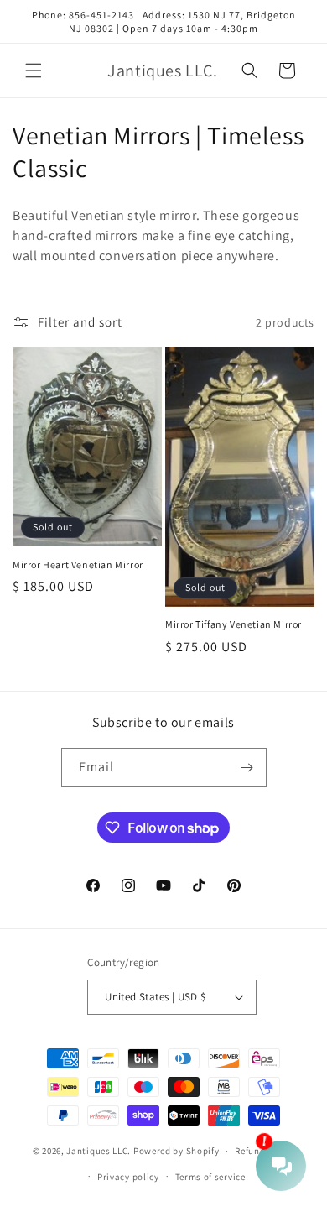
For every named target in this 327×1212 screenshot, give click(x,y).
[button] (33, 70)
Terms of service (210, 1177)
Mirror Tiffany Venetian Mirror (233, 624)
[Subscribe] (247, 767)
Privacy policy (128, 1177)
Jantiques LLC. (98, 1151)
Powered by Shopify (176, 1151)
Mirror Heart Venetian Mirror (78, 564)
